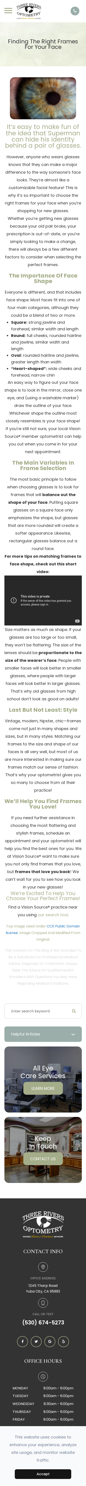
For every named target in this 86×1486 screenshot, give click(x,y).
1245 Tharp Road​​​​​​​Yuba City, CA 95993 (43, 1288)
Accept (43, 1474)
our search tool (53, 915)
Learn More (43, 1088)
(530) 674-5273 (43, 1322)
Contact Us (43, 1159)
